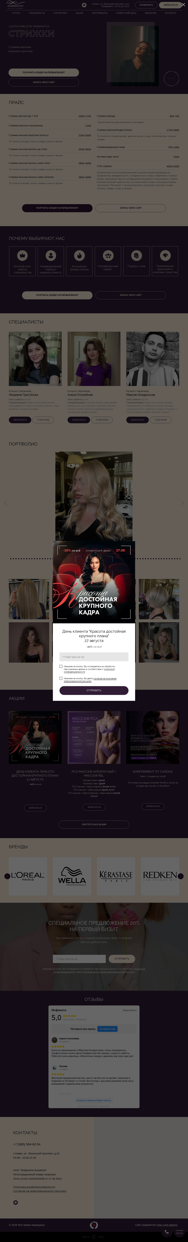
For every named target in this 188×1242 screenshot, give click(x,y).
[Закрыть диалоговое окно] (183, 4)
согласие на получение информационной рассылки (90, 679)
